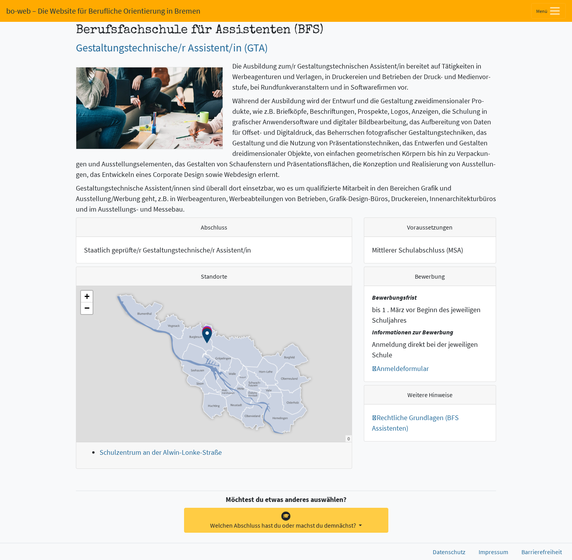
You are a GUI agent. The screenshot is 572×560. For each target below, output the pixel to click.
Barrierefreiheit (541, 552)
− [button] (86, 308)
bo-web (103, 11)
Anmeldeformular (403, 368)
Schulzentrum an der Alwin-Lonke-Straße (161, 452)
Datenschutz (449, 552)
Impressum (493, 552)
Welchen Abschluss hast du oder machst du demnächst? (283, 525)
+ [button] (86, 296)
